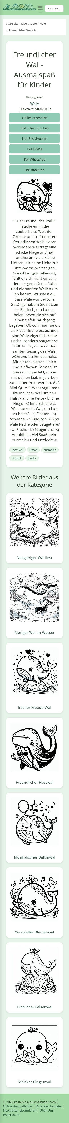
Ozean (33, 450)
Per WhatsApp (34, 159)
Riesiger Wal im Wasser (35, 632)
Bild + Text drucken (35, 128)
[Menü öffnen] (40, 7)
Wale (34, 103)
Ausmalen (50, 450)
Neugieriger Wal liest (34, 557)
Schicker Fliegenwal (34, 1081)
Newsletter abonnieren (19, 1110)
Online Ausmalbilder (17, 1106)
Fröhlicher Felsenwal (34, 1007)
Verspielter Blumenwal (34, 932)
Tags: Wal (17, 450)
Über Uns (46, 1110)
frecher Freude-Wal (34, 707)
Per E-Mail (34, 149)
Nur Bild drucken (34, 138)
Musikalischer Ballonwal (34, 857)
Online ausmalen (34, 117)
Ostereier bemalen (49, 1106)
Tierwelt (17, 458)
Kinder (32, 458)
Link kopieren (34, 170)
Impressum (11, 1115)
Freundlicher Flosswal (34, 782)
